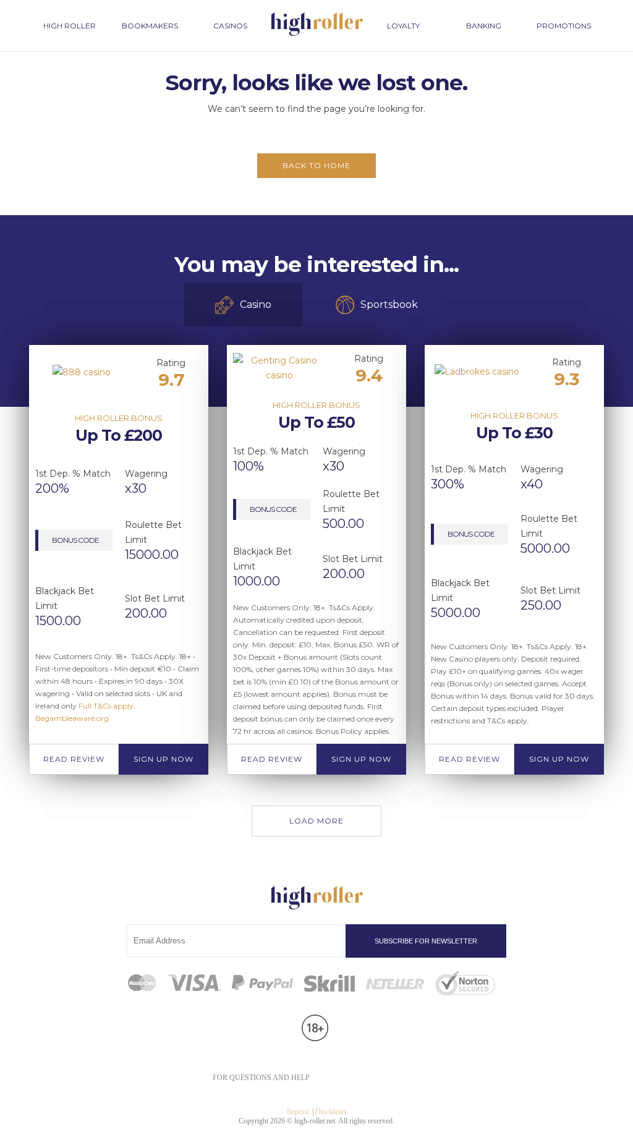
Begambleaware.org (72, 718)
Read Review (73, 759)
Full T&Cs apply (106, 705)
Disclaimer (331, 1111)
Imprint (297, 1111)
